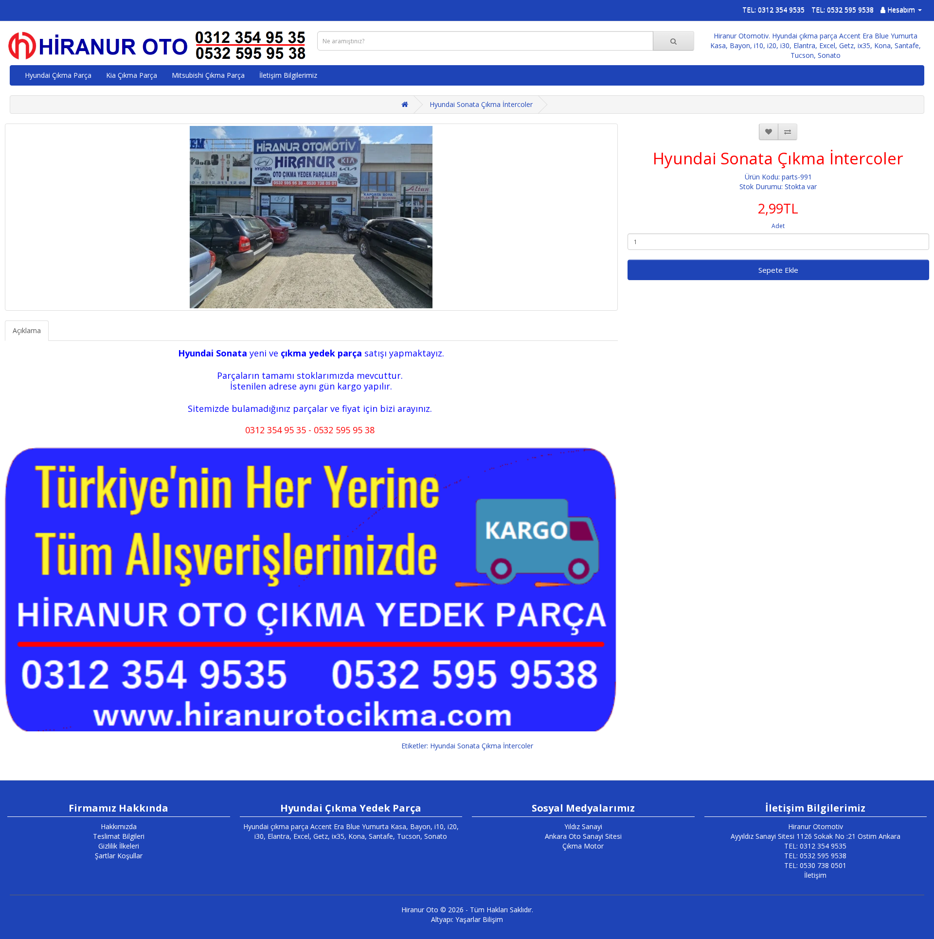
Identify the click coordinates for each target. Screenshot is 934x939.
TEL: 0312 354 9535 (773, 9)
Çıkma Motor (583, 845)
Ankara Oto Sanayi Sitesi (583, 836)
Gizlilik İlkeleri (118, 845)
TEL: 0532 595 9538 (842, 9)
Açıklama (27, 330)
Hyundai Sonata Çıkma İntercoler (481, 104)
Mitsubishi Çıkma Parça (208, 75)
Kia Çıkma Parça (131, 75)
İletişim (815, 875)
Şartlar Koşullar (119, 855)
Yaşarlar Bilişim (479, 919)
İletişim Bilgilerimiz (288, 75)
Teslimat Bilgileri (118, 836)
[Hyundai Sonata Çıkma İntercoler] (311, 217)
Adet (778, 226)
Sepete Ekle (778, 270)
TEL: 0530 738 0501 (815, 865)
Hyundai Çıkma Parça (58, 75)
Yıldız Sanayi (583, 826)
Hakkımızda (119, 826)
